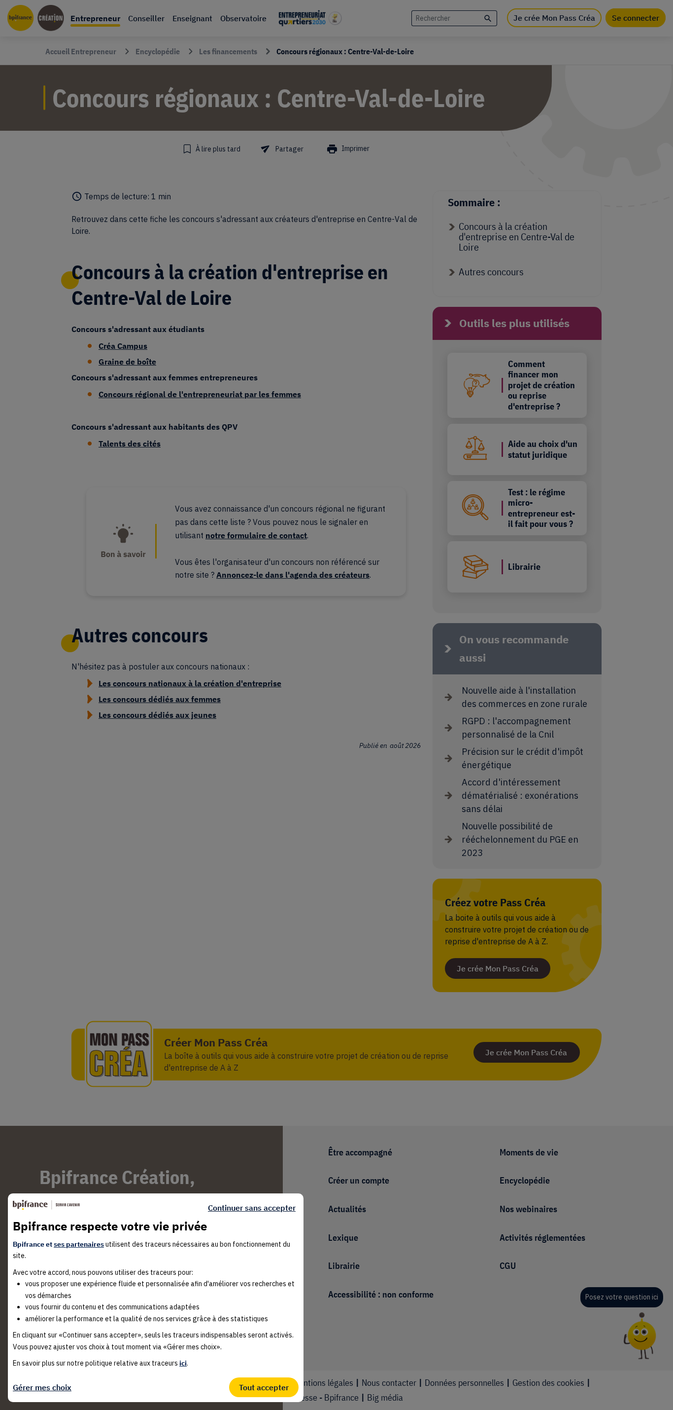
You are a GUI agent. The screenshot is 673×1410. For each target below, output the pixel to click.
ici (183, 1363)
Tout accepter (264, 1387)
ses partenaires (79, 1244)
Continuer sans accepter (252, 1208)
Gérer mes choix (42, 1387)
